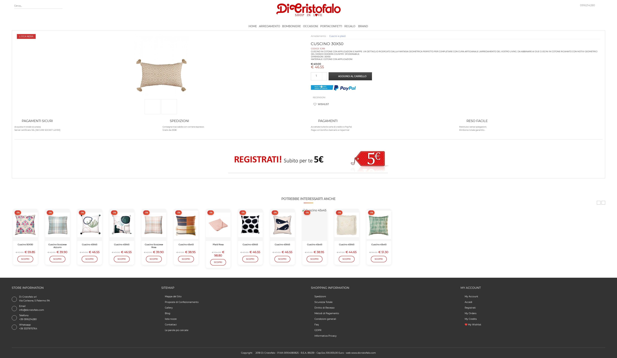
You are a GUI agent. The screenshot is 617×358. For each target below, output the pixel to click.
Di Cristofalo (268, 352)
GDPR (317, 330)
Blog (167, 313)
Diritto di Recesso (324, 307)
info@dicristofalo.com (31, 310)
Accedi (468, 302)
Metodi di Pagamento (326, 313)
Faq (316, 324)
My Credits (470, 319)
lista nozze (171, 319)
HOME (253, 26)
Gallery (169, 307)
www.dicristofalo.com (363, 352)
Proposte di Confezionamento (182, 302)
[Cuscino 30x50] (161, 35)
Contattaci (171, 324)
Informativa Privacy (325, 335)
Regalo (349, 26)
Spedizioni (320, 296)
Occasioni (310, 26)
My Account (471, 296)
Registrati (470, 307)
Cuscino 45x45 (186, 244)
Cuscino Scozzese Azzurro (57, 245)
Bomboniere (291, 26)
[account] (548, 5)
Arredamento (269, 26)
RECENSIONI (319, 97)
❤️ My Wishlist (472, 324)
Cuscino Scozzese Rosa (154, 245)
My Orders (470, 313)
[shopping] (568, 5)
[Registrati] (308, 160)
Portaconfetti (331, 26)
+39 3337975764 (28, 328)
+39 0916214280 (28, 319)
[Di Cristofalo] (308, 4)
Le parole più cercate (176, 330)
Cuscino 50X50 (25, 244)
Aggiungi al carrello (352, 76)
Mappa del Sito (173, 296)
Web (348, 352)
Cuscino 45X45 (89, 244)
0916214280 (587, 5)
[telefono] (577, 5)
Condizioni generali (325, 319)
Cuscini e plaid (337, 36)
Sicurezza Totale (323, 302)
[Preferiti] (558, 5)
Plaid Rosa (218, 244)
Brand (363, 26)
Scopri (25, 259)
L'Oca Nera (26, 36)
